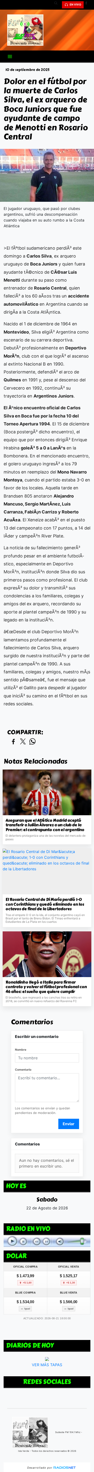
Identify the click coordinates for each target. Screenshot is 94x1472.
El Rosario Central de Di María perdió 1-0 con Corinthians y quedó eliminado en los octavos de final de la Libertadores (45, 904)
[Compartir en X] (23, 742)
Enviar (68, 1123)
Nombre (20, 1049)
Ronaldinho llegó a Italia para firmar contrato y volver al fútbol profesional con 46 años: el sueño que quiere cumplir (46, 987)
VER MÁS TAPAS (47, 1364)
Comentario (23, 1069)
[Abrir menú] (10, 56)
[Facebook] (88, 5)
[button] (58, 5)
